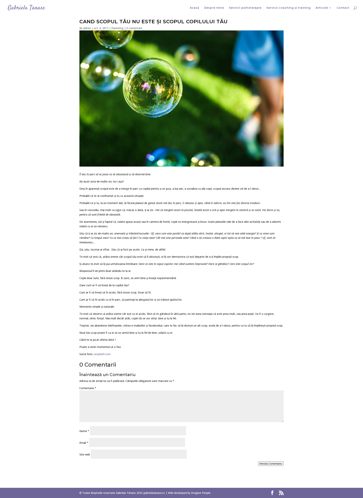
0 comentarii (134, 28)
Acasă (194, 7)
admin (87, 28)
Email (83, 442)
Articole (322, 7)
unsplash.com (102, 354)
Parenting (117, 28)
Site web (84, 454)
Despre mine (214, 7)
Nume (84, 431)
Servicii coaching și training (288, 7)
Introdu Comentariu (271, 463)
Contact (343, 7)
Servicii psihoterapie (245, 7)
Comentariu (87, 388)
